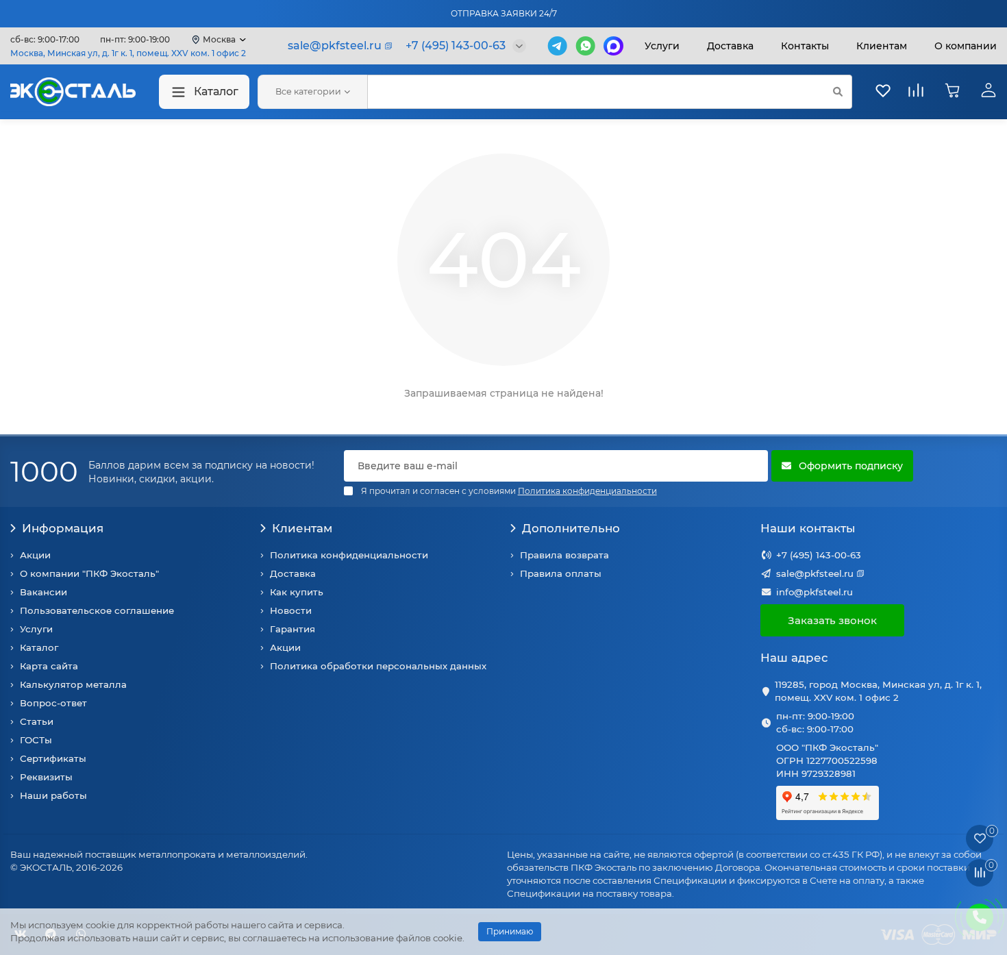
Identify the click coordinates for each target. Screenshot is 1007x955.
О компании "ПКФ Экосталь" (89, 573)
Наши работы (53, 795)
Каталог (216, 91)
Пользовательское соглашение (97, 610)
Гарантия (292, 628)
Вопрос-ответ (53, 702)
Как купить (296, 591)
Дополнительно (571, 528)
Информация (62, 528)
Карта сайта (49, 665)
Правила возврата (564, 554)
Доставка (730, 46)
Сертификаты (53, 758)
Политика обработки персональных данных (378, 665)
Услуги (662, 46)
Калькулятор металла (73, 684)
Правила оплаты (560, 573)
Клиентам (302, 528)
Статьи (36, 721)
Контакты (805, 46)
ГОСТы (36, 739)
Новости (291, 610)
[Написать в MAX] (613, 45)
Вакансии (43, 591)
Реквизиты (46, 776)
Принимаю (509, 931)
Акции (35, 554)
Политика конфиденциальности (349, 554)
